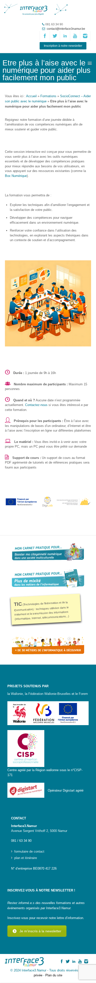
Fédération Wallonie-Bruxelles (49, 694)
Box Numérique (16, 176)
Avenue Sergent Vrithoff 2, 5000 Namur (39, 831)
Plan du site (53, 975)
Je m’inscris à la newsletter (40, 931)
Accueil (31, 96)
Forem (83, 694)
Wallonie (17, 694)
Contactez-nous (36, 405)
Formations (48, 96)
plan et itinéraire (25, 858)
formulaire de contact (29, 851)
